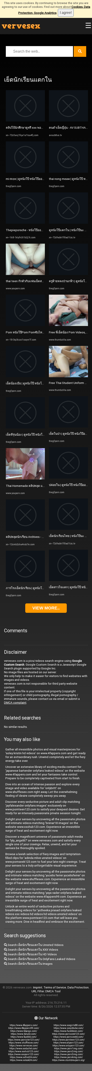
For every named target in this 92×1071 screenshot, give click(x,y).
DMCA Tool (53, 991)
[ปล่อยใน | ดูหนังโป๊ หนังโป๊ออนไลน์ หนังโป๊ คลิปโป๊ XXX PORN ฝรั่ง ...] (68, 477)
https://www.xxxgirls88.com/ (69, 1025)
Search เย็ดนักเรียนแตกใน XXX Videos (32, 950)
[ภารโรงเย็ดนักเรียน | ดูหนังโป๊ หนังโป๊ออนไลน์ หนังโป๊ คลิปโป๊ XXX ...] (25, 581)
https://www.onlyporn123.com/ (68, 1045)
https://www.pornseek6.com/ (68, 1036)
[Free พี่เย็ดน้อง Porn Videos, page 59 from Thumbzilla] (68, 325)
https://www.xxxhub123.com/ (23, 1051)
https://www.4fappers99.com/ (23, 1028)
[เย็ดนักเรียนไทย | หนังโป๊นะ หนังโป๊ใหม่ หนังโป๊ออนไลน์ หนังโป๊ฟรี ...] (68, 529)
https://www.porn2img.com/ (68, 1051)
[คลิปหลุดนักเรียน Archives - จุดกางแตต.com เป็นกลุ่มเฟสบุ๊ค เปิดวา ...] (25, 530)
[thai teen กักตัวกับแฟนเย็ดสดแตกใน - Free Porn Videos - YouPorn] (25, 274)
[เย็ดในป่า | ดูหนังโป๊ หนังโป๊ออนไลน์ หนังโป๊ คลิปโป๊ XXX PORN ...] (68, 426)
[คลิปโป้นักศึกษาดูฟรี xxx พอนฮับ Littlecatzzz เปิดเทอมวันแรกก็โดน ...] (25, 120)
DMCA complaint (15, 703)
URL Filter (37, 991)
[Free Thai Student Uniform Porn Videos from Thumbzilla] (68, 376)
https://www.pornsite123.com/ (24, 1039)
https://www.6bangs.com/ (23, 1031)
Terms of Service (55, 987)
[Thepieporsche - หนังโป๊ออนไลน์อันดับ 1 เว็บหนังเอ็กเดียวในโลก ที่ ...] (25, 223)
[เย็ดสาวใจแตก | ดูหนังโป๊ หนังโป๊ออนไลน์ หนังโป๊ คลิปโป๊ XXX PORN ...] (68, 580)
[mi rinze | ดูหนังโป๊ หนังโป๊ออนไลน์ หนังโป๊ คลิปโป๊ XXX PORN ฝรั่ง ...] (25, 172)
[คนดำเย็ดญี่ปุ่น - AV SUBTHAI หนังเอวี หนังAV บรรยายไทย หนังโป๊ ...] (68, 120)
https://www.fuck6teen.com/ (68, 1031)
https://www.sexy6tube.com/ (69, 1028)
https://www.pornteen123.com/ (68, 1039)
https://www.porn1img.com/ (68, 1048)
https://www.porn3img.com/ (68, 1054)
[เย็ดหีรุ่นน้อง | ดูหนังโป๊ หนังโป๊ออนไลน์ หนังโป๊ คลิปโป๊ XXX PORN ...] (25, 427)
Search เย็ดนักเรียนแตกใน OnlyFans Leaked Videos (41, 959)
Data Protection (78, 987)
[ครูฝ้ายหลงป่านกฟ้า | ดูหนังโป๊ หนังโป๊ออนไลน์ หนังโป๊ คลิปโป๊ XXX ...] (68, 274)
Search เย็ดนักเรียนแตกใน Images (29, 964)
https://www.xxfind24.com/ (24, 1057)
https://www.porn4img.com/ (68, 1057)
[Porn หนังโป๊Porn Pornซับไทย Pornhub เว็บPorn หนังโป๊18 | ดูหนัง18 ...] (25, 325)
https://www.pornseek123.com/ (68, 1034)
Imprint (37, 987)
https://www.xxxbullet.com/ (23, 1048)
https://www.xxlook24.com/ (24, 1060)
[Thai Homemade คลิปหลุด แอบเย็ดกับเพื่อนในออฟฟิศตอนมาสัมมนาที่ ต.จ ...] (25, 478)
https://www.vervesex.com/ (23, 1045)
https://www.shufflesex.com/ (23, 1042)
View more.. (46, 608)
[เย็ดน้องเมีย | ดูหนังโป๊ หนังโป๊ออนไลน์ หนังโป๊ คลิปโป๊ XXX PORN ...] (25, 376)
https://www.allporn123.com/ (68, 1042)
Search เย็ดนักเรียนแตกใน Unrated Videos (35, 945)
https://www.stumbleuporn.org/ (68, 1060)
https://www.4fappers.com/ (24, 1025)
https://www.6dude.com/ (23, 1034)
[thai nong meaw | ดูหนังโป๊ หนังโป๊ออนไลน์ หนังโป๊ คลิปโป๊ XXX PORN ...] (68, 172)
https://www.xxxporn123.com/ (23, 1054)
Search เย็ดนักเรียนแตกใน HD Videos (32, 954)
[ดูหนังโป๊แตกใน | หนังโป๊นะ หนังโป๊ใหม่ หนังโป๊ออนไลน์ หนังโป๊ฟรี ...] (68, 223)
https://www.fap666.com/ (23, 1036)
